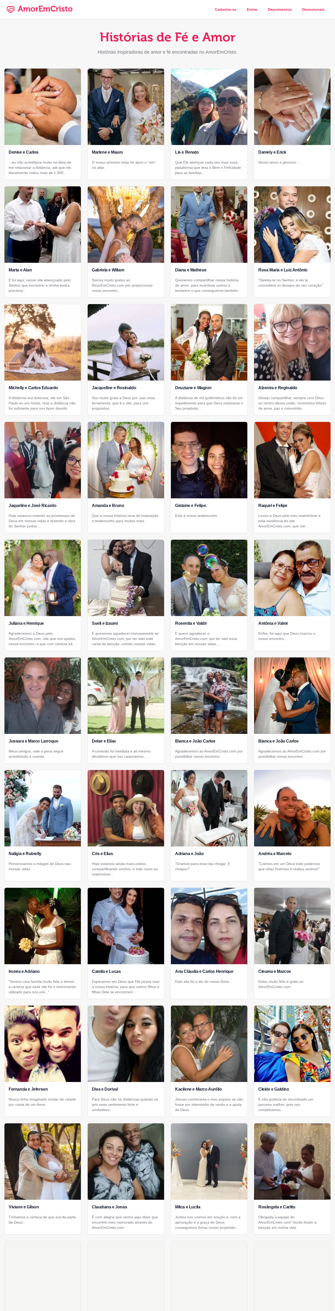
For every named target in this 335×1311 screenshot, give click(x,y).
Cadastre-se (225, 9)
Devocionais (313, 9)
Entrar (252, 9)
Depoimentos (280, 9)
